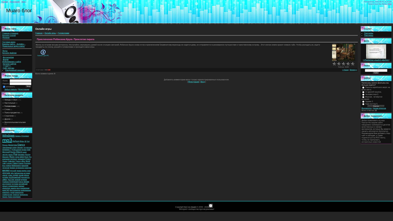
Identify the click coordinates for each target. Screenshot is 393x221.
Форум (5, 59)
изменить (6, 192)
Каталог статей (9, 35)
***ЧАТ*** (7, 66)
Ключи (20, 182)
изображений (15, 177)
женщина (21, 159)
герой (12, 192)
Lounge (9, 163)
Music (12, 157)
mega (17, 157)
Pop (15, 154)
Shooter (20, 147)
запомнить (10, 87)
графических (7, 195)
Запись (18, 136)
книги (8, 165)
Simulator (21, 154)
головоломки (13, 186)
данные (21, 186)
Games (21, 163)
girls (12, 173)
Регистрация (15, 2)
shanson (16, 195)
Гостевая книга (8, 42)
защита (13, 188)
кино (22, 157)
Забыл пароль (10, 89)
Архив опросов (379, 108)
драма (19, 171)
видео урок (26, 171)
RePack (15, 141)
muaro (193, 207)
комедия (28, 168)
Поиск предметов (12, 113)
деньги (5, 186)
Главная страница (10, 33)
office (23, 161)
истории (15, 184)
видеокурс (24, 195)
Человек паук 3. (372, 94)
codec (10, 175)
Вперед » (353, 70)
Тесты (5, 51)
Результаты (367, 108)
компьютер (19, 192)
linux (4, 166)
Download (13, 182)
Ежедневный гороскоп (15, 70)
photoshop (6, 188)
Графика (5, 182)
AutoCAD (5, 190)
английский (23, 184)
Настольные (9, 103)
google (21, 175)
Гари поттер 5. (371, 104)
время (26, 182)
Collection (11, 161)
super (24, 152)
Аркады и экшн (10, 100)
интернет (13, 159)
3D (25, 141)
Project (28, 159)
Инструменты (15, 190)
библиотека (18, 173)
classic (5, 175)
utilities (4, 179)
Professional (16, 150)
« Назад (345, 70)
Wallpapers (16, 166)
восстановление (23, 188)
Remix (13, 152)
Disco (19, 152)
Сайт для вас (8, 68)
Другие (7, 119)
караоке (24, 166)
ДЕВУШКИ (6, 173)
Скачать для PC (43, 55)
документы (25, 177)
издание (24, 179)
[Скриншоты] (343, 52)
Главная (5, 2)
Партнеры (368, 33)
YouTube (11, 179)
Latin (4, 163)
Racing (27, 154)
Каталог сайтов (9, 64)
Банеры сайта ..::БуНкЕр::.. (13, 44)
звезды (5, 154)
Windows (8, 135)
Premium (27, 163)
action (14, 147)
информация (26, 190)
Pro (30, 157)
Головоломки (10, 106)
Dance (21, 144)
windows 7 (6, 150)
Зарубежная (7, 147)
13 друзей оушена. (373, 92)
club (28, 150)
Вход (23, 2)
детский (13, 171)
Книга (10, 197)
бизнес (5, 197)
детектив (5, 168)
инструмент (7, 184)
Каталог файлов (9, 53)
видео (6, 170)
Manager (5, 157)
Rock (26, 157)
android (17, 179)
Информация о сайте (11, 62)
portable (5, 177)
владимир (17, 197)
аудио (15, 175)
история (27, 173)
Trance (18, 161)
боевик (12, 168)
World (28, 161)
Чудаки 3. (369, 101)
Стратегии (9, 116)
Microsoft (6, 152)
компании (6, 159)
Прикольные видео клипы (13, 46)
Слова (7, 109)
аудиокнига (20, 168)
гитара (23, 150)
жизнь (10, 154)
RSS (389, 4)
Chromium (25, 136)
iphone (26, 175)
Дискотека (12, 145)
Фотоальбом (8, 57)
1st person (27, 147)
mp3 (7, 140)
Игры (21, 141)
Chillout (15, 163)
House (4, 161)
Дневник (6, 38)
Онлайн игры (50, 33)
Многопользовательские (15, 122)
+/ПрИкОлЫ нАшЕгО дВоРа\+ (376, 60)
